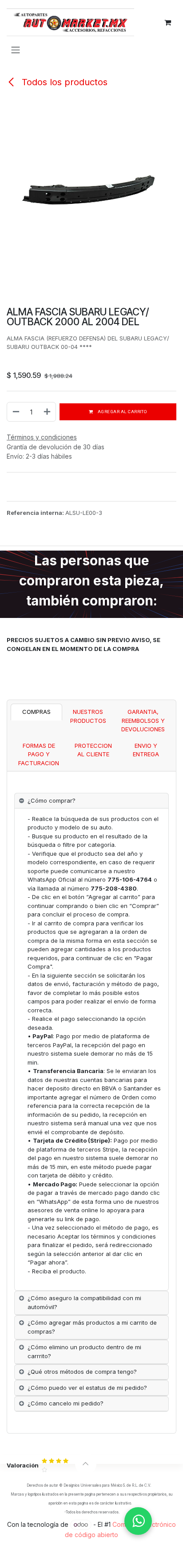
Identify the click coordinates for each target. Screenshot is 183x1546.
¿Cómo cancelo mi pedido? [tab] (65, 1403)
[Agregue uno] (47, 411)
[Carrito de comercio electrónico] (167, 22)
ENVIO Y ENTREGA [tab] (146, 750)
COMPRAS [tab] (36, 711)
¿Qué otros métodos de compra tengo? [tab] (82, 1371)
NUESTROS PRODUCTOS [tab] (88, 716)
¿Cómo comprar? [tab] (52, 800)
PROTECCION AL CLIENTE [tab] (93, 750)
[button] (85, 1464)
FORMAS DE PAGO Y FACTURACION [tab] (38, 754)
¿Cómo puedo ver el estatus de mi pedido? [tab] (87, 1387)
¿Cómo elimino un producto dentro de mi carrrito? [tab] (84, 1351)
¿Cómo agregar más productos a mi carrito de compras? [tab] (92, 1327)
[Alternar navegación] (15, 49)
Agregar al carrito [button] (121, 411)
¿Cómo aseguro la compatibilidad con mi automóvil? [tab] (84, 1302)
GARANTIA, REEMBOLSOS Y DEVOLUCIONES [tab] (143, 720)
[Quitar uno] (15, 411)
